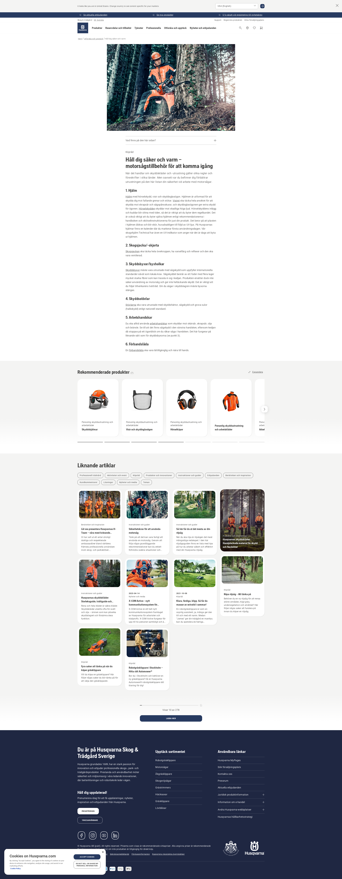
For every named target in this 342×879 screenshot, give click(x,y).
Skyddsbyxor (133, 270)
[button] (97, 28)
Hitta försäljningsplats (254, 20)
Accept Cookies (87, 857)
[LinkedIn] (115, 835)
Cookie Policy (15, 869)
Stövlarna (131, 304)
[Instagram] (93, 835)
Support (217, 20)
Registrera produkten (233, 20)
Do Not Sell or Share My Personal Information (87, 865)
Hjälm (129, 196)
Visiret (176, 200)
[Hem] (82, 28)
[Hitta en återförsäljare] (247, 28)
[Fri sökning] (240, 28)
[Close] (103, 852)
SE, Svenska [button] (99, 20)
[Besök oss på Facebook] (81, 835)
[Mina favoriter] (254, 28)
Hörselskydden (147, 208)
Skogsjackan (133, 251)
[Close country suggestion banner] (337, 5)
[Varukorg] (261, 28)
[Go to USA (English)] (262, 6)
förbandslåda (136, 350)
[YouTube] (104, 835)
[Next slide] (264, 409)
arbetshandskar (158, 323)
